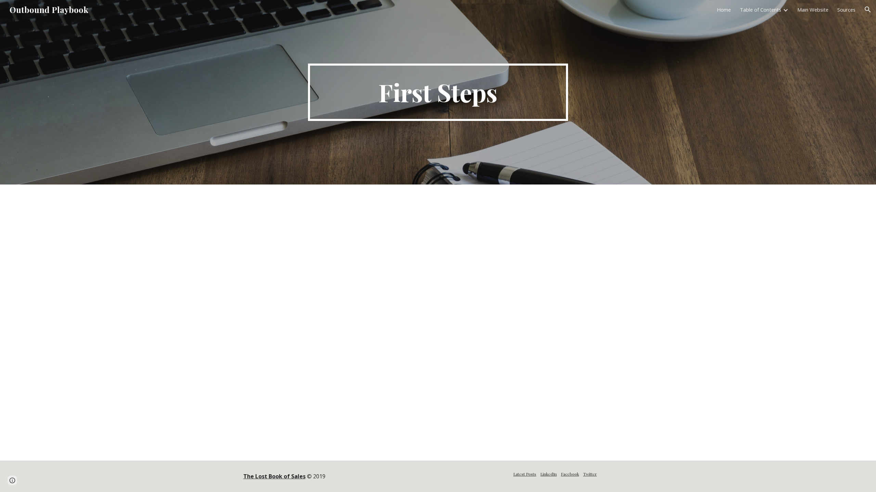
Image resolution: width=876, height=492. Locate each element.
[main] (438, 92)
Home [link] (724, 9)
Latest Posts (524, 474)
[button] (868, 9)
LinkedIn (548, 474)
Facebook (570, 474)
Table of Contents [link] (760, 9)
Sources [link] (846, 9)
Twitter (590, 474)
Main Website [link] (812, 9)
